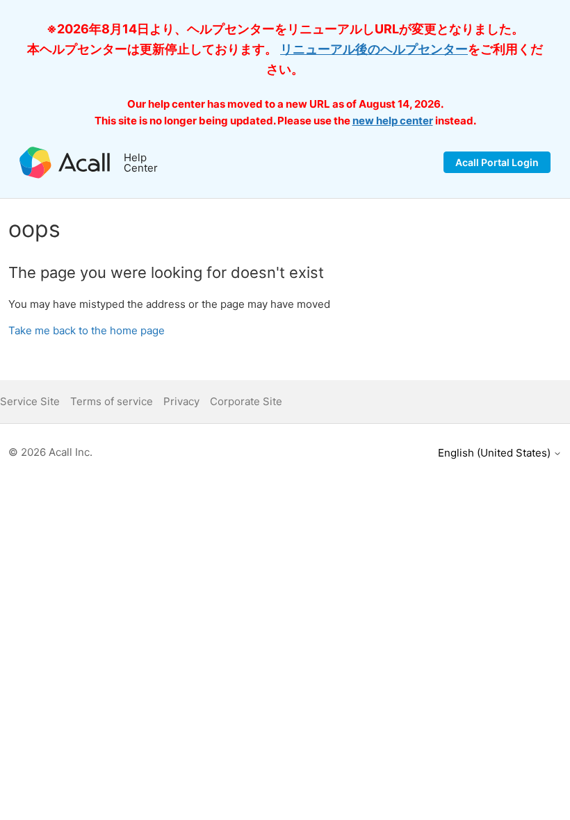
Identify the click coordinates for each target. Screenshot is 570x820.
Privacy (181, 401)
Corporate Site (246, 401)
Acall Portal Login (497, 162)
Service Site (30, 401)
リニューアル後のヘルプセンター (374, 49)
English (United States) (495, 453)
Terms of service (111, 401)
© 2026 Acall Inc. (50, 452)
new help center (392, 120)
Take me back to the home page (86, 330)
